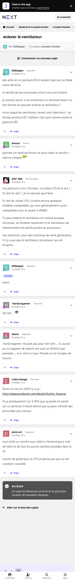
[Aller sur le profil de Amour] (6, 145)
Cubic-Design (19, 379)
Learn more (6, 6)
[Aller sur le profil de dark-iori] (6, 434)
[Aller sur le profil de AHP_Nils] (6, 180)
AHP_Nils (17, 178)
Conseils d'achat (50, 46)
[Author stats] (71, 72)
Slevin (15, 334)
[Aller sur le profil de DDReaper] (5, 47)
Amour (16, 143)
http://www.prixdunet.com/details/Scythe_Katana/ (34, 394)
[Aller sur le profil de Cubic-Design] (6, 381)
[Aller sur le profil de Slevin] (6, 336)
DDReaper (19, 46)
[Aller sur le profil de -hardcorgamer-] (6, 305)
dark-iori (17, 432)
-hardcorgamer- (21, 303)
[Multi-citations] (4, 131)
